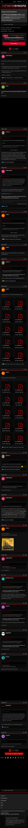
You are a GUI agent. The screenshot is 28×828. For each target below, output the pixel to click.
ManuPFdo (8, 705)
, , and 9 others (13, 77)
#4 (26, 167)
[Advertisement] (14, 112)
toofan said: (4, 461)
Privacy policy (3, 800)
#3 (26, 129)
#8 (26, 286)
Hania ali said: (5, 176)
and (9, 162)
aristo (7, 86)
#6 (26, 244)
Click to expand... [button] (14, 150)
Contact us (3, 795)
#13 (26, 525)
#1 (26, 52)
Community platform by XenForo (13, 811)
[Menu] (1, 1)
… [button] (11, 49)
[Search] (26, 1)
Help (2, 803)
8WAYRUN (17, 814)
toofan (7, 214)
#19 (26, 702)
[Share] (24, 53)
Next (16, 49)
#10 (26, 452)
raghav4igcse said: (6, 138)
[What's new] (23, 1)
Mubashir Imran (10, 578)
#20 (26, 732)
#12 (26, 494)
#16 (26, 603)
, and (13, 239)
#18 (26, 653)
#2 (26, 83)
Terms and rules (4, 798)
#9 (26, 369)
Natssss (7, 656)
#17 (26, 629)
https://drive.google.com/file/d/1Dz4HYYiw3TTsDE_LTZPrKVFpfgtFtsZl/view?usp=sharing (13, 197)
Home (2, 805)
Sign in (23, 17)
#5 (26, 211)
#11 (26, 474)
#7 (26, 259)
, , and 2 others (14, 364)
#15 (26, 575)
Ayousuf (8, 735)
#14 (26, 555)
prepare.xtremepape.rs (7, 20)
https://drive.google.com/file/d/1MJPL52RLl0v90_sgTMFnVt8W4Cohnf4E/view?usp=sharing (13, 275)
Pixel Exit (7, 813)
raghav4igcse (4, 31)
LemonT (8, 606)
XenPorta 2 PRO (4, 814)
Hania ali (8, 132)
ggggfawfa (8, 632)
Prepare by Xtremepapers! (9, 11)
